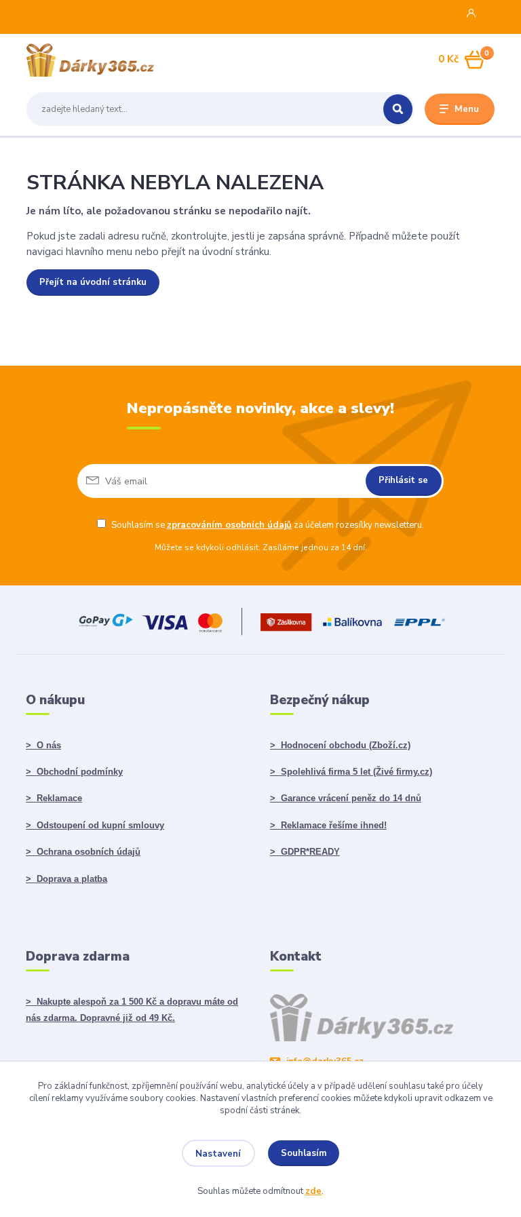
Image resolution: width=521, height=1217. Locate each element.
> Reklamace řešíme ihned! (328, 825)
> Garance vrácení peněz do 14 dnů (345, 798)
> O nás (43, 745)
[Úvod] (90, 60)
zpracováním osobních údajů (229, 525)
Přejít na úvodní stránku (93, 282)
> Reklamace (54, 798)
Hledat (397, 109)
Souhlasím (304, 1153)
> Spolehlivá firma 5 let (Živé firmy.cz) (351, 772)
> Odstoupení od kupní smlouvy (95, 825)
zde (313, 1191)
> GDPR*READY (305, 852)
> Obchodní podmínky (74, 772)
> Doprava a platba (66, 879)
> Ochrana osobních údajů (83, 852)
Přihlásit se (403, 480)
